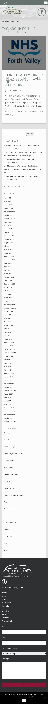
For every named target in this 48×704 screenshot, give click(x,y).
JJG (6, 91)
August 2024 (8, 243)
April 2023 (7, 267)
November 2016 (9, 415)
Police (6, 516)
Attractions (8, 433)
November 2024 (9, 236)
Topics (5, 599)
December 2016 (9, 411)
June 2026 (7, 198)
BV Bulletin (6, 602)
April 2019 (7, 336)
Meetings (6, 611)
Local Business (9, 488)
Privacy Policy (7, 621)
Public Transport (10, 523)
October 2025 (8, 215)
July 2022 (7, 270)
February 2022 (9, 277)
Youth (6, 550)
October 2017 (8, 387)
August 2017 (8, 394)
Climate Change (9, 447)
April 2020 (7, 322)
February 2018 (9, 373)
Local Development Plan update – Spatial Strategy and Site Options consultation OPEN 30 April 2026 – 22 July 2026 (23, 169)
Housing (7, 481)
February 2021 (9, 301)
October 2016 (8, 418)
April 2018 (7, 370)
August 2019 (8, 325)
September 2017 (10, 391)
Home (4, 21)
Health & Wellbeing (19, 111)
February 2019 (9, 342)
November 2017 (9, 384)
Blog (4, 596)
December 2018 (9, 349)
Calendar (6, 606)
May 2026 (7, 201)
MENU (5, 3)
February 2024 (9, 256)
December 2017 (9, 380)
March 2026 (8, 205)
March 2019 (8, 339)
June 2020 (7, 315)
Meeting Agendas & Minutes (14, 495)
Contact (5, 617)
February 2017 (9, 408)
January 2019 (8, 346)
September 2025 (10, 219)
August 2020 (8, 311)
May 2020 (7, 318)
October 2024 (8, 239)
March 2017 (8, 404)
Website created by (10, 587)
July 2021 (7, 291)
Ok (24, 700)
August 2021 (8, 287)
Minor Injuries (34, 111)
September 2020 (10, 308)
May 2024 (7, 249)
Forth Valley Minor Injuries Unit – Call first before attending (24, 79)
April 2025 (7, 225)
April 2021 (7, 294)
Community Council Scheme (14, 454)
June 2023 (7, 263)
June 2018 (7, 363)
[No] (45, 698)
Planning (7, 502)
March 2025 (8, 229)
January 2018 (8, 377)
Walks (6, 543)
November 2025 (9, 212)
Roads (6, 530)
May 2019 (7, 332)
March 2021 (8, 298)
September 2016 (10, 422)
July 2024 (7, 246)
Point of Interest (9, 509)
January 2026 (8, 208)
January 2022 (8, 280)
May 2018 (7, 366)
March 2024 (8, 253)
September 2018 (10, 353)
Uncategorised (9, 536)
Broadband (8, 440)
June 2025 (7, 222)
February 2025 (9, 232)
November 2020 (9, 305)
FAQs (4, 614)
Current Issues (9, 461)
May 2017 (7, 401)
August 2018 (8, 356)
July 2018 (7, 360)
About (4, 592)
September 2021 (10, 284)
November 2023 (9, 260)
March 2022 (8, 274)
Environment (8, 467)
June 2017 (7, 397)
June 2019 (7, 329)
